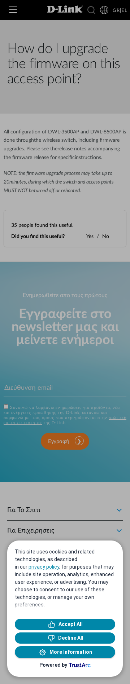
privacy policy (44, 567)
